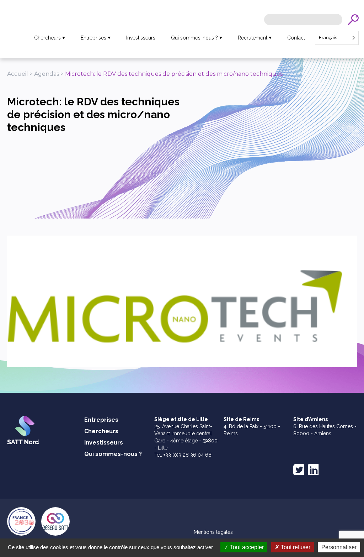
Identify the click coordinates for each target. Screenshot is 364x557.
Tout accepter (246, 547)
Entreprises (93, 38)
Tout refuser (294, 547)
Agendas (46, 73)
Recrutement (252, 38)
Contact (296, 38)
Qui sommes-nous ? (194, 38)
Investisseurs (140, 38)
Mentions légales (213, 532)
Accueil (17, 73)
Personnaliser (339, 547)
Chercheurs (47, 38)
